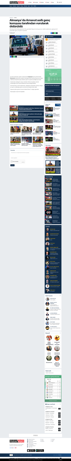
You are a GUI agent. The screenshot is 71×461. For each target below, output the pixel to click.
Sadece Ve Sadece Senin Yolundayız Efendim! (55, 263)
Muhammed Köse (53, 275)
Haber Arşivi (30, 446)
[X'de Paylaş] (53, 33)
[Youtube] (16, 448)
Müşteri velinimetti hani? (54, 230)
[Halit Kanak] (47, 323)
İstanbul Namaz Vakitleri (32, 441)
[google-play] (40, 450)
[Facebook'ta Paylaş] (51, 33)
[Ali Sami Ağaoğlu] (47, 327)
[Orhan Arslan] (47, 299)
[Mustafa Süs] (47, 229)
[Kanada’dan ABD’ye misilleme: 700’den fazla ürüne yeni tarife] (27, 139)
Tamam (61, 459)
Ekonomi (42, 441)
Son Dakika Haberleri (31, 445)
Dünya (15, 17)
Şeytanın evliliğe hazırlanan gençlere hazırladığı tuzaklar (55, 310)
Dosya (53, 2)
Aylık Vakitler (48, 82)
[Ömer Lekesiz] (47, 318)
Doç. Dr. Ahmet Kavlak (54, 266)
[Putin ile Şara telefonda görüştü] (15, 129)
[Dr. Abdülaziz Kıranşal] (47, 309)
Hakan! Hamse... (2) (53, 258)
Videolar (42, 2)
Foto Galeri (36, 2)
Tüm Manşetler (31, 444)
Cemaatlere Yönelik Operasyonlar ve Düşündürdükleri (54, 277)
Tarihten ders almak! (54, 235)
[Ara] (57, 2)
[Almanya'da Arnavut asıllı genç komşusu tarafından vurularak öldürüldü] (27, 45)
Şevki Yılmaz (52, 261)
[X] (12, 448)
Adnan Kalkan (53, 270)
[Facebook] (10, 448)
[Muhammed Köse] (47, 276)
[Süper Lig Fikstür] (60, 404)
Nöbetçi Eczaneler (31, 439)
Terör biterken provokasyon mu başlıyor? (55, 249)
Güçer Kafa (52, 243)
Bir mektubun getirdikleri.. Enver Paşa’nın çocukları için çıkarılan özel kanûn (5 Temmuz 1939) (55, 324)
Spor (52, 441)
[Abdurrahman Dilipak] (47, 234)
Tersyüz (51, 244)
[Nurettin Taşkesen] (47, 281)
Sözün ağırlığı (52, 299)
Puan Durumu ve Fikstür (32, 443)
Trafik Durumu (30, 442)
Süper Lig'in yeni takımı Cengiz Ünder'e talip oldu (49, 458)
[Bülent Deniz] (47, 257)
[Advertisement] (27, 65)
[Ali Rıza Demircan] (47, 313)
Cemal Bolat (52, 290)
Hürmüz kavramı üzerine (54, 286)
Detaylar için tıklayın (53, 400)
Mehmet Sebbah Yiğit (54, 247)
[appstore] (31, 450)
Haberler (11, 17)
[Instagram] (14, 448)
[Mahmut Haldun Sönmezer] (47, 303)
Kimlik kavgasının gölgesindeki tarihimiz (54, 305)
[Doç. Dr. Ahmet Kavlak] (47, 267)
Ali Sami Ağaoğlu (53, 326)
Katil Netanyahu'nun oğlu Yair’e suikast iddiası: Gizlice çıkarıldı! (27, 134)
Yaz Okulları (52, 291)
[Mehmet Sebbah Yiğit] (47, 248)
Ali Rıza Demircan (53, 313)
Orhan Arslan (53, 298)
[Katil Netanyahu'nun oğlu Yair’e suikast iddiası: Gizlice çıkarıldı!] (27, 129)
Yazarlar (47, 2)
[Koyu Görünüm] (59, 2)
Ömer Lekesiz (52, 317)
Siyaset (42, 440)
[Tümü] (60, 226)
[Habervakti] (17, 2)
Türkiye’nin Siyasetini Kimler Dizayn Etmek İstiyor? (54, 254)
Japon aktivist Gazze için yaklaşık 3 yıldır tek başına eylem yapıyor (15, 144)
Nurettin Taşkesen (54, 280)
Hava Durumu (30, 440)
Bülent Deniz (52, 257)
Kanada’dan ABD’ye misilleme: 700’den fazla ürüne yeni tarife (26, 144)
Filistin (30, 2)
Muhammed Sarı (53, 252)
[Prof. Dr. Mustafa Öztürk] (47, 285)
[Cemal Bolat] (47, 290)
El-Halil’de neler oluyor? (54, 282)
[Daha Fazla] (57, 33)
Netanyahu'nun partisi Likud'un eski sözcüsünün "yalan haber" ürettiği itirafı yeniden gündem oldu (38, 145)
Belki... (51, 239)
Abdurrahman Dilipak (54, 233)
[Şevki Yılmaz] (47, 262)
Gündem (53, 439)
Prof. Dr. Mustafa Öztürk (55, 285)
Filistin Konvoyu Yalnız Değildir (54, 273)
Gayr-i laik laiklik (53, 267)
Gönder (12, 165)
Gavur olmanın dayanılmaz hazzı (55, 328)
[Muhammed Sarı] (47, 253)
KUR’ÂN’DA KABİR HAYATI (55, 314)
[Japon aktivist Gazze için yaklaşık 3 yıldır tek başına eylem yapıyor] (15, 139)
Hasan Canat (52, 238)
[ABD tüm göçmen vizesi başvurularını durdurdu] (38, 129)
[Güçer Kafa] (47, 243)
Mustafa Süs (52, 229)
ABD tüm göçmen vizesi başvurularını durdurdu (37, 133)
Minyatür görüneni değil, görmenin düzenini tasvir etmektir (55, 319)
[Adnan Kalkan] (47, 271)
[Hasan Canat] (47, 239)
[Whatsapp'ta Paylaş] (55, 33)
